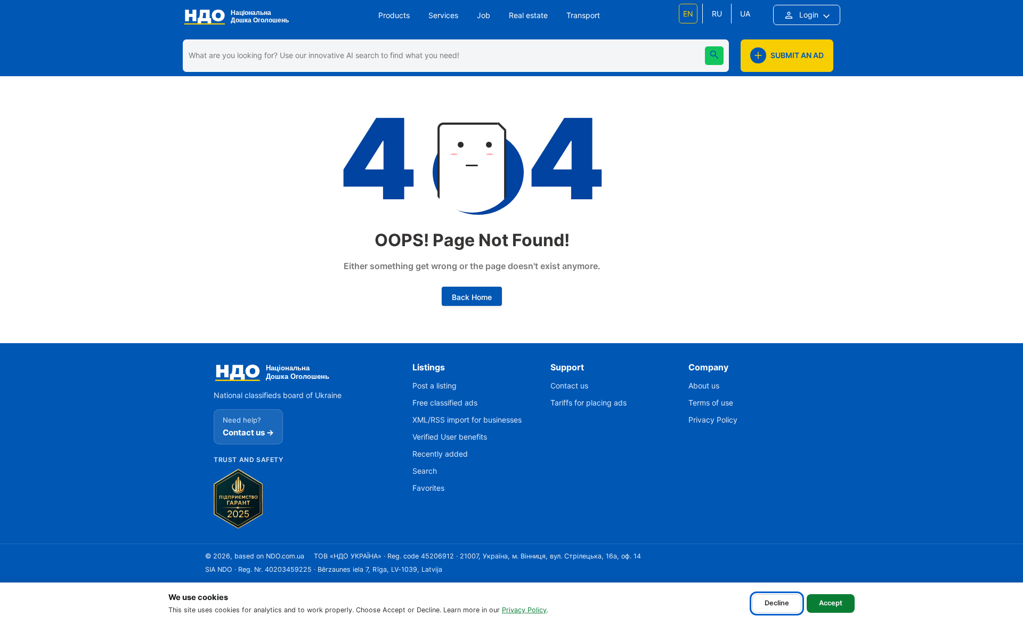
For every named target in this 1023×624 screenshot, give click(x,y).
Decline (777, 603)
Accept (830, 603)
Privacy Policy (524, 610)
